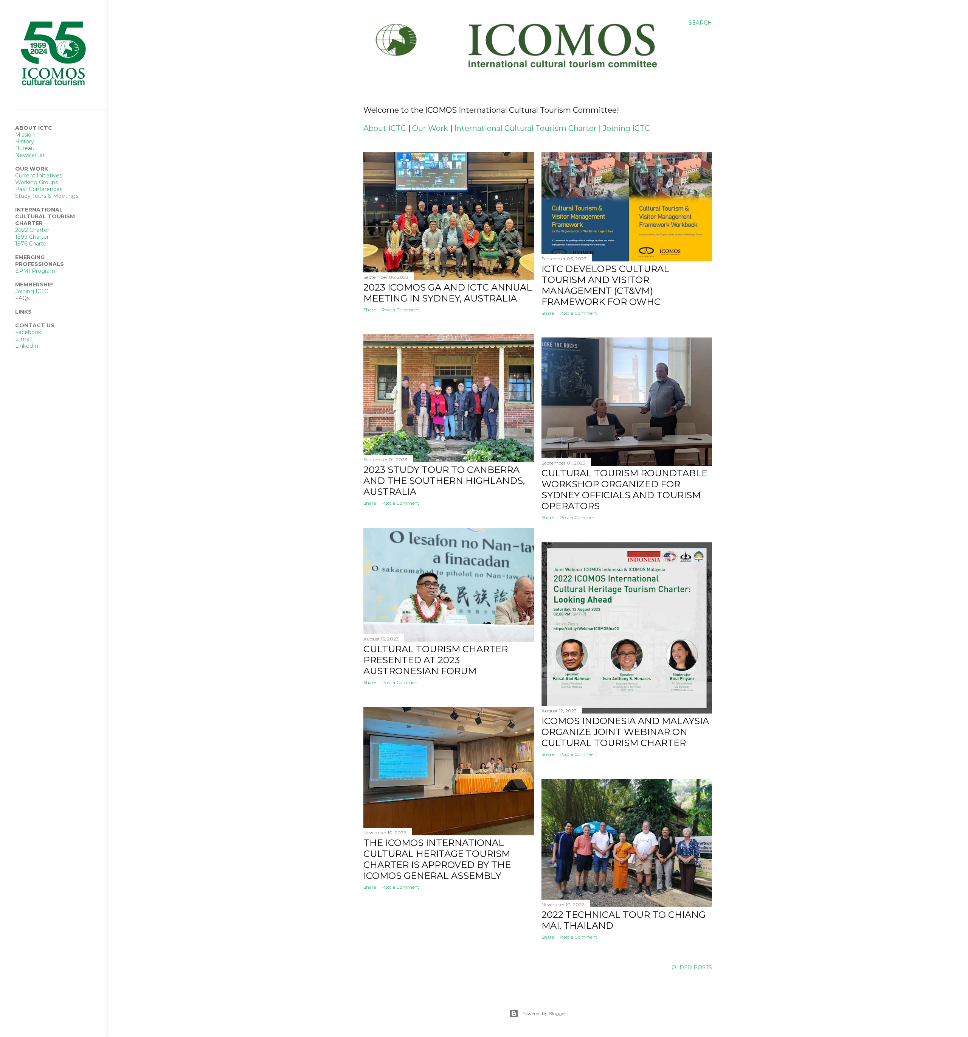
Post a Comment (400, 309)
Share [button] (369, 309)
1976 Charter (31, 243)
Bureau (24, 148)
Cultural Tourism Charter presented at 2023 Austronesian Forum (435, 660)
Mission (25, 134)
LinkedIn (26, 345)
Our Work (430, 128)
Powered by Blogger (543, 1013)
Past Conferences (38, 189)
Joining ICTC (626, 128)
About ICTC (384, 128)
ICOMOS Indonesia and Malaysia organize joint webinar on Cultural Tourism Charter (625, 731)
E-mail (23, 339)
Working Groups (36, 182)
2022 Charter (32, 230)
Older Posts (692, 967)
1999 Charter (32, 236)
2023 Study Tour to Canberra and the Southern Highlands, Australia (444, 480)
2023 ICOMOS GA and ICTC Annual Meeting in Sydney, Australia (447, 293)
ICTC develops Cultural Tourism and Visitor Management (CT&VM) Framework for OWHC (605, 285)
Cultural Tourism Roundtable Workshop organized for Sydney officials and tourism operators (624, 490)
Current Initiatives (38, 175)
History (24, 141)
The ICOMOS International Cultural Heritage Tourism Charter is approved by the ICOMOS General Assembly (437, 859)
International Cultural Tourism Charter (525, 128)
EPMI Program (35, 270)
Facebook (28, 332)
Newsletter (30, 155)
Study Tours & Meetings (46, 196)
